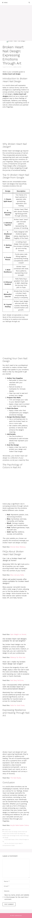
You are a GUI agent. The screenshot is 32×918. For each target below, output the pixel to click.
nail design (5, 837)
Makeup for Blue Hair (18, 657)
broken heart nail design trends (11, 835)
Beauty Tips (7, 829)
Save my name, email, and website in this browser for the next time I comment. (16, 897)
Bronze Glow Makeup (17, 547)
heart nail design (24, 835)
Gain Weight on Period (18, 634)
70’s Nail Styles (15, 778)
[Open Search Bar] (29, 2)
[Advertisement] (16, 24)
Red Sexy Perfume (16, 680)
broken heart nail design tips (17, 833)
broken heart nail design (10, 831)
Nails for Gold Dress (17, 705)
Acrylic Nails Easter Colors (19, 825)
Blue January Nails (17, 575)
